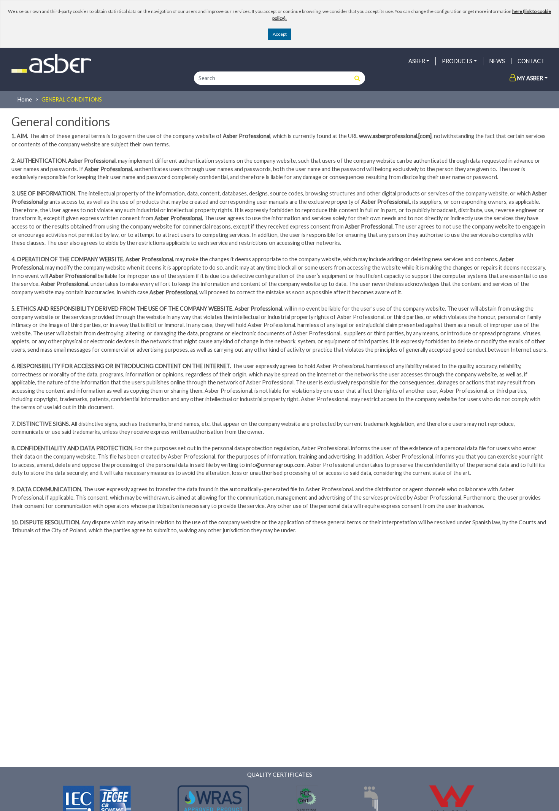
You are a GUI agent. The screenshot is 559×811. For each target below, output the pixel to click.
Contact (531, 61)
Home (24, 99)
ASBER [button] (416, 61)
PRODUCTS (457, 61)
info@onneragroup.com (275, 465)
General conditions (71, 99)
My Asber (530, 78)
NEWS (497, 61)
